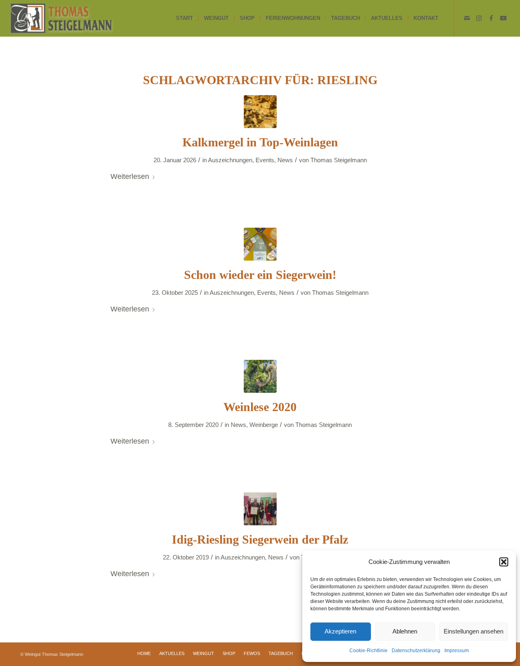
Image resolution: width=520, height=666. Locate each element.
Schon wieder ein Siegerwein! (260, 274)
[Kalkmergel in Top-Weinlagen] (260, 111)
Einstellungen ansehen (473, 631)
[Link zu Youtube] (503, 18)
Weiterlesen (129, 176)
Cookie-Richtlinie (368, 650)
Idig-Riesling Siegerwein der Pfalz (260, 539)
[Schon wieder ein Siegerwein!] (260, 244)
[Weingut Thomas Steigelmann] (62, 18)
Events (265, 160)
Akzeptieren (340, 631)
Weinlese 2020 (260, 407)
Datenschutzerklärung (416, 650)
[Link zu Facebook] (491, 18)
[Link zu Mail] (467, 18)
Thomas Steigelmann (338, 160)
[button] (504, 562)
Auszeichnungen (230, 160)
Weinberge (263, 425)
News (285, 160)
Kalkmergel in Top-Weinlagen (260, 142)
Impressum (456, 650)
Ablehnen (404, 631)
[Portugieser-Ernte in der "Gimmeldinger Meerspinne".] (260, 376)
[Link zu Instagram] (479, 18)
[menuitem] (184, 18)
